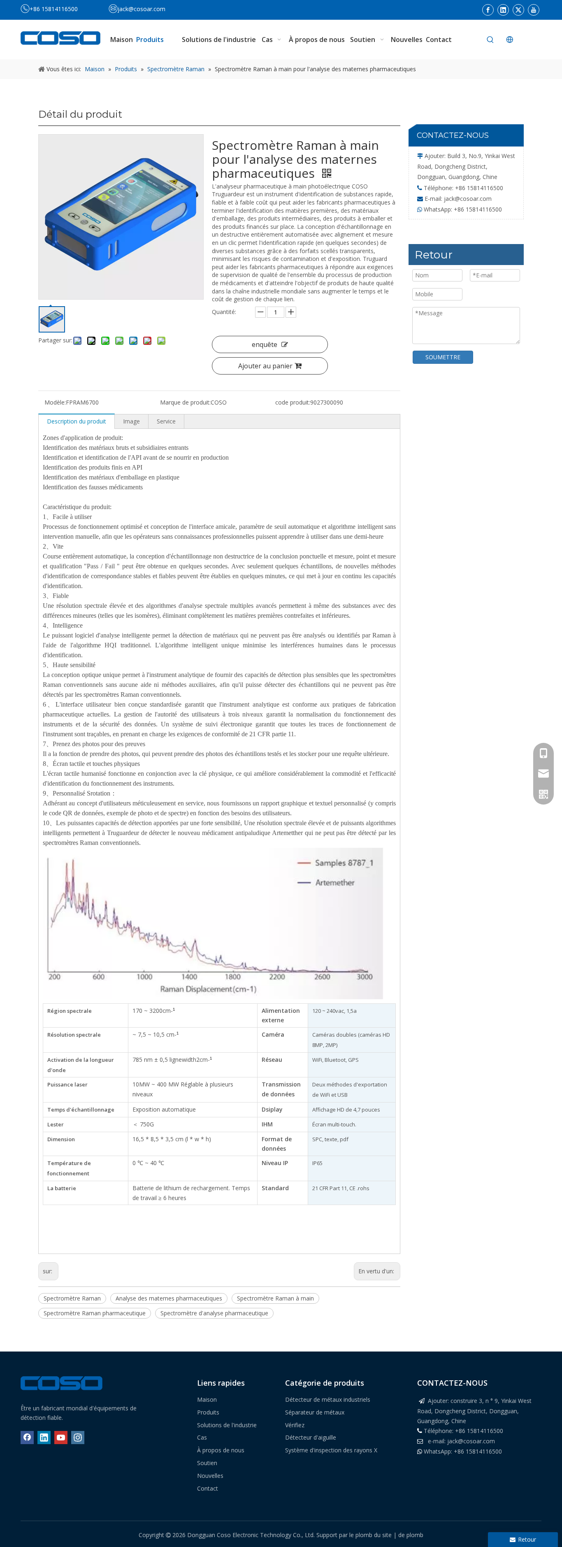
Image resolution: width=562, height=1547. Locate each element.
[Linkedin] (503, 10)
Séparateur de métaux (314, 1412)
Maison (207, 1399)
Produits (208, 1412)
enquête (264, 344)
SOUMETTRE (442, 357)
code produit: (292, 402)
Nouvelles (210, 1476)
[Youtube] (533, 10)
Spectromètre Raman (72, 1298)
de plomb (410, 1535)
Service (166, 421)
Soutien (207, 1463)
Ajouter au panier (265, 365)
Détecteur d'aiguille (310, 1437)
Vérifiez (294, 1425)
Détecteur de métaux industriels (327, 1399)
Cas (202, 1437)
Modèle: (55, 402)
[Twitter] (518, 10)
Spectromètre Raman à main (275, 1298)
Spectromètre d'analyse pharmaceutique (214, 1313)
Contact (207, 1488)
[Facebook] (488, 10)
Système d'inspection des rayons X (331, 1450)
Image (131, 421)
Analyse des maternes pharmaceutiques (169, 1298)
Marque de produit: (185, 402)
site (387, 1535)
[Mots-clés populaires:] (490, 40)
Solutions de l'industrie (227, 1425)
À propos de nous (220, 1450)
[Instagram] (77, 1437)
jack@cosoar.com (141, 9)
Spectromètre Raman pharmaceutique (95, 1313)
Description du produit (76, 421)
